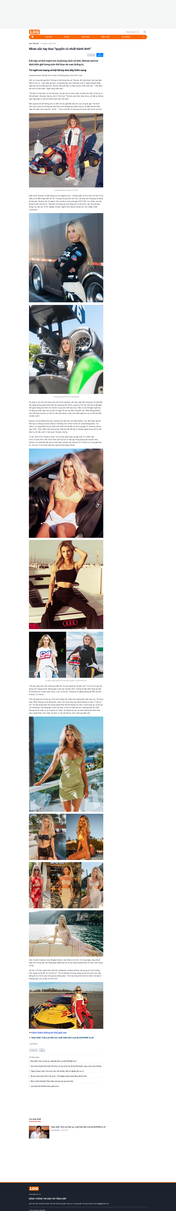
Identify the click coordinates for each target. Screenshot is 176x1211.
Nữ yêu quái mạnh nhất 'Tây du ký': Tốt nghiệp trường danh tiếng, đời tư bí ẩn (59, 1076)
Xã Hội (66, 37)
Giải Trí (49, 37)
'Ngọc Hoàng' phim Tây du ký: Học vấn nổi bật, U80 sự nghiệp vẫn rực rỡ (57, 1071)
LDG (39, 31)
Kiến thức (105, 37)
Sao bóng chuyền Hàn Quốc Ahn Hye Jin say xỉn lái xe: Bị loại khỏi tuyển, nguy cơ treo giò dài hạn (66, 1066)
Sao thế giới (33, 1044)
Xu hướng (126, 37)
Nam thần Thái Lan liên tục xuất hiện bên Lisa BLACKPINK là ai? (62, 1037)
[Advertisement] (88, 14)
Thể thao (85, 37)
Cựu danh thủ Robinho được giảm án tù (45, 1086)
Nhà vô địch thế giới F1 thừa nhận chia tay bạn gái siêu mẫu (52, 1081)
